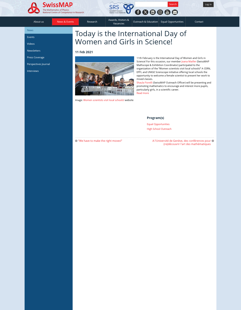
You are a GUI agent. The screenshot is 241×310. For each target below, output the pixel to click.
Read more (143, 93)
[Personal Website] (175, 12)
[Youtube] (167, 12)
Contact (199, 21)
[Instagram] (160, 12)
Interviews (33, 71)
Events (30, 37)
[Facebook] (138, 12)
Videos (31, 43)
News (30, 30)
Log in (208, 4)
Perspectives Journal (38, 64)
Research (92, 21)
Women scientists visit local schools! (104, 100)
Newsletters (33, 50)
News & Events (65, 21)
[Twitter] (145, 12)
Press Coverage (35, 57)
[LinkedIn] (153, 12)
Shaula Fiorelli (145, 82)
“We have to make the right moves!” (100, 140)
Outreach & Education (145, 21)
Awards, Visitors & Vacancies (118, 21)
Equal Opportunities (172, 21)
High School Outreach (159, 129)
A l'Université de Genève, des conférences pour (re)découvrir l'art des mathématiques (181, 142)
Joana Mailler (188, 61)
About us (39, 21)
